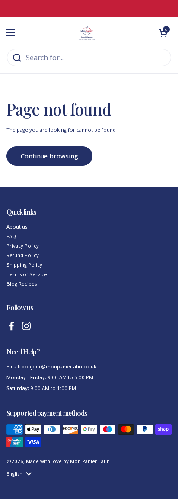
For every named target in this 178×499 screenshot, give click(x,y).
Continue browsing (49, 155)
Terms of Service (26, 274)
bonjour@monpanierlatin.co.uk (59, 366)
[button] (163, 33)
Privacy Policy (22, 245)
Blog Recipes (21, 283)
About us (16, 226)
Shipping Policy (24, 264)
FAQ (11, 236)
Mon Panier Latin (90, 461)
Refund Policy (22, 255)
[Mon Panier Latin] (86, 33)
